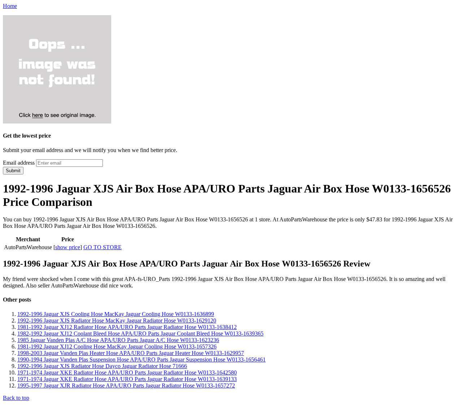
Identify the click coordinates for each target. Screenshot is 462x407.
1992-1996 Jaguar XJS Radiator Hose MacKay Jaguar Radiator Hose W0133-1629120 (116, 320)
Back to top (16, 398)
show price (67, 247)
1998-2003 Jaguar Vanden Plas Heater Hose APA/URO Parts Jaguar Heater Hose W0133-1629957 (130, 353)
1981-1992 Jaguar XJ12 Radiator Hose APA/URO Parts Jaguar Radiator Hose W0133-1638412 (127, 327)
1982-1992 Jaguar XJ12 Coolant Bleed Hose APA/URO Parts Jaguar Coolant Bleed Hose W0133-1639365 (140, 333)
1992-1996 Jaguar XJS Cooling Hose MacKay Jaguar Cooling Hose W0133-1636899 (115, 314)
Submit (13, 170)
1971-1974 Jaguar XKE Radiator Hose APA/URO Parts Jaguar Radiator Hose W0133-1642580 (127, 372)
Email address (19, 163)
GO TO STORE (102, 247)
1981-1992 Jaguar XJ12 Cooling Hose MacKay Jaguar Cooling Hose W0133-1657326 (117, 346)
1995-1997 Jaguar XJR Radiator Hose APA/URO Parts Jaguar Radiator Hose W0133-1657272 (126, 385)
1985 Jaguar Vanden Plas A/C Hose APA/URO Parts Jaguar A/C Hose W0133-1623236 (118, 340)
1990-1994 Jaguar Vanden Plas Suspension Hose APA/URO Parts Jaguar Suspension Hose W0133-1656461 (141, 359)
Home (10, 6)
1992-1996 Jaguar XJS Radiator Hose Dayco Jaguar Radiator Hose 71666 (102, 366)
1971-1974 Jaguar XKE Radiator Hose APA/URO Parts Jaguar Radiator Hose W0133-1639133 (127, 379)
